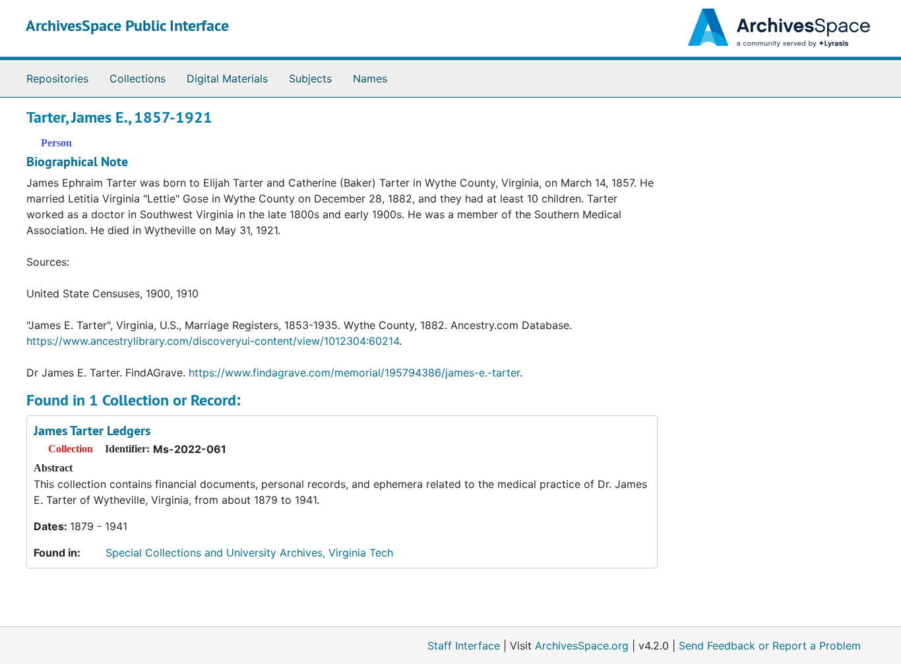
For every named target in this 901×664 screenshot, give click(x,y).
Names (370, 78)
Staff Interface (463, 645)
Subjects (310, 78)
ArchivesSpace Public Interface (127, 25)
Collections (137, 78)
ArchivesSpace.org (582, 645)
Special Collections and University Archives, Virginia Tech (249, 552)
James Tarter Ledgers (92, 430)
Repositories (57, 78)
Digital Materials (227, 78)
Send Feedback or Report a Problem (770, 645)
